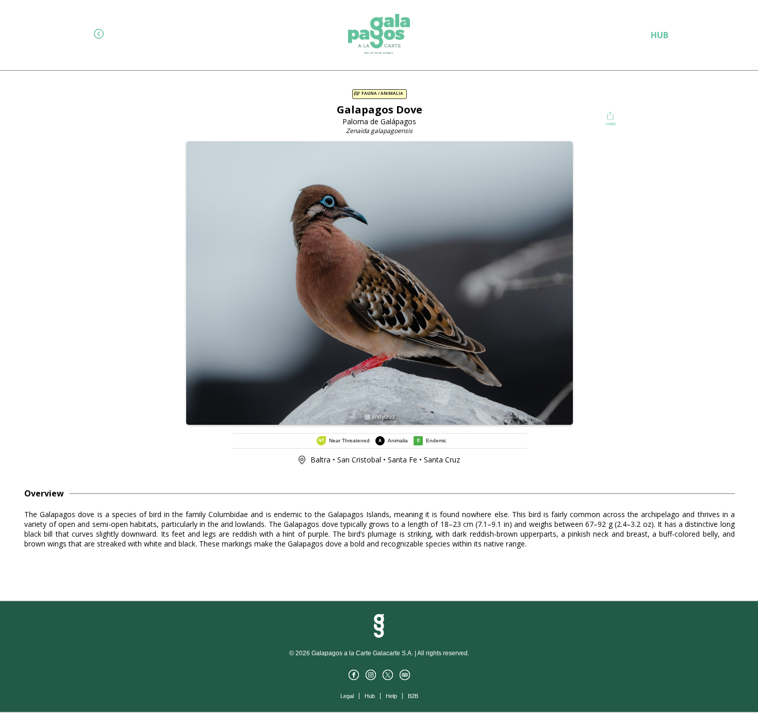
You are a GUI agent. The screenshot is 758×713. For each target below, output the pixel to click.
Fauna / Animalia (381, 93)
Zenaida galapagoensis (379, 130)
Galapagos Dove (379, 110)
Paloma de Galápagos (379, 121)
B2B (413, 696)
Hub (370, 696)
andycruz (383, 416)
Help (391, 696)
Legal (347, 696)
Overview (44, 493)
